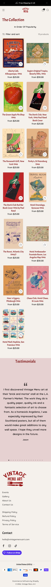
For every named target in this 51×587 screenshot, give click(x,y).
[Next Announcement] (46, 2)
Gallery (5, 496)
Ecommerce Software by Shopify (26, 581)
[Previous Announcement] (4, 2)
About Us (6, 500)
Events (5, 492)
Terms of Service (10, 524)
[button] (8, 460)
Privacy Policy (9, 520)
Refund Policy (9, 516)
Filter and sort (13, 34)
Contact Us (7, 504)
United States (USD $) (24, 564)
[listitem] (25, 3)
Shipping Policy (9, 512)
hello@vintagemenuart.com (15, 539)
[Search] (47, 10)
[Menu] (3, 10)
